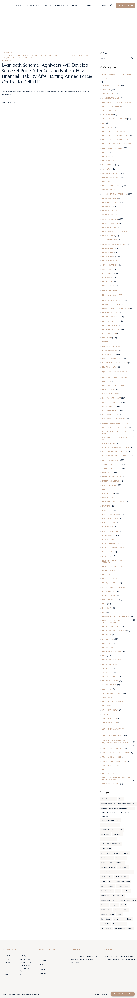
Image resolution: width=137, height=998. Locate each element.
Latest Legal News (70, 55)
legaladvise (106, 910)
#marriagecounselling (110, 820)
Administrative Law (110, 85)
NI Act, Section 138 (110, 583)
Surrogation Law (110, 710)
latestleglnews (107, 886)
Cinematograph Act (110, 173)
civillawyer (123, 867)
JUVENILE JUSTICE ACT (111, 464)
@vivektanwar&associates (112, 830)
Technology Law (109, 718)
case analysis (108, 165)
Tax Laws (106, 714)
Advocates (117, 834)
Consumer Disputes (7, 961)
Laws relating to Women (113, 502)
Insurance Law (108, 443)
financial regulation (111, 346)
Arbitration (107, 115)
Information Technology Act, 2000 (115, 432)
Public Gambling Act (111, 626)
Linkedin (43, 969)
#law (121, 799)
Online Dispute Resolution (114, 587)
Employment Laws (26, 55)
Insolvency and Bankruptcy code (114, 438)
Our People (46, 5)
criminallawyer (121, 877)
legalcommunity (121, 910)
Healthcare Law (109, 367)
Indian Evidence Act (111, 410)
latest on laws (123, 886)
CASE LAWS (107, 169)
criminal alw (107, 248)
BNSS (104, 152)
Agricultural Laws (110, 98)
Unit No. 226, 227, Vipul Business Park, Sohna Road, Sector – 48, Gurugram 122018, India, (83, 959)
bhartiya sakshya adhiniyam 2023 (116, 144)
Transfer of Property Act (114, 761)
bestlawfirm (121, 858)
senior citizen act (110, 676)
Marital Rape (108, 527)
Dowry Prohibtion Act (112, 304)
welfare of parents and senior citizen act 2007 (116, 778)
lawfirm (127, 891)
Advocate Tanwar (20, 994)
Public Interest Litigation (114, 631)
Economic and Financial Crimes (116, 308)
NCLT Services (9, 975)
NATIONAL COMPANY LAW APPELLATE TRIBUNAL (117, 561)
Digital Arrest (108, 286)
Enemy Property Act (111, 317)
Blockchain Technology (113, 148)
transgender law (110, 765)
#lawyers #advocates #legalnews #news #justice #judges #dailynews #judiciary (115, 808)
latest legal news (123, 881)
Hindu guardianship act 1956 (114, 377)
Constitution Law (9, 55)
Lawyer (104, 905)
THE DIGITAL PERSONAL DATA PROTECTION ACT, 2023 (113, 729)
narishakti (105, 924)
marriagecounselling (122, 919)
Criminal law (108, 252)
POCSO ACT (106, 608)
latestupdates (107, 891)
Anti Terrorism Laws (111, 106)
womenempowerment (124, 928)
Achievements (60, 5)
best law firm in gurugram (112, 862)
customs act (108, 269)
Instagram (43, 960)
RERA (104, 656)
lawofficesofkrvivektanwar (112, 895)
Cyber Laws (107, 273)
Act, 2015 (106, 78)
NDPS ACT (106, 574)
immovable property (111, 398)
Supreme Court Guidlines (113, 702)
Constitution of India (110, 872)
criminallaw (127, 872)
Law (104, 489)
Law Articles (108, 493)
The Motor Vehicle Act (112, 735)
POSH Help (24, 975)
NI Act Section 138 (110, 579)
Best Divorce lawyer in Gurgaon (114, 853)
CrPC (103, 881)
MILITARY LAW (107, 552)
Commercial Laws (110, 198)
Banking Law (107, 127)
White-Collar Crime (111, 784)
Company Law (108, 206)
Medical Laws (108, 539)
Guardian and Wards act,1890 (115, 363)
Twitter (42, 965)
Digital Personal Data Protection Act (112, 295)
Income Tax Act (109, 406)
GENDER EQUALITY (109, 350)
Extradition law (109, 333)
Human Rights (55, 55)
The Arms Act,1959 (110, 722)
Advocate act (108, 94)
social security (109, 685)
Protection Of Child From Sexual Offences (113, 621)
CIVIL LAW (106, 181)
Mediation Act (108, 535)
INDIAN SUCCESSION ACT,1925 (114, 419)
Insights (87, 5)
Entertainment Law (110, 321)
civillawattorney (108, 867)
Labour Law (107, 472)
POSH (104, 612)
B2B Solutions (9, 956)
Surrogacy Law (109, 706)
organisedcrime (109, 595)
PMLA (104, 604)
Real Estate (107, 643)
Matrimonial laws (110, 531)
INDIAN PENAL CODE (110, 415)
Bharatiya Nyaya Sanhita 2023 (115, 135)
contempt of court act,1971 (114, 231)
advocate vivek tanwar (110, 844)
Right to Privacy (109, 664)
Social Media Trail (110, 681)
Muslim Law (107, 556)
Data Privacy (108, 277)
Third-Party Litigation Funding (116, 753)
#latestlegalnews (108, 799)
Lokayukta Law (108, 523)
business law (108, 156)
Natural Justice (109, 570)
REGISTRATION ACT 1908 (111, 651)
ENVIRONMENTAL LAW (110, 329)
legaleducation (107, 914)
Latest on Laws (109, 485)
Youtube (43, 974)
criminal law (106, 877)
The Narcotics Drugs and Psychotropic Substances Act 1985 (115, 742)
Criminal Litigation (110, 261)
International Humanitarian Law (116, 456)
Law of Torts (108, 498)
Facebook (43, 956)
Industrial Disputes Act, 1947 (115, 423)
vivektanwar (106, 928)
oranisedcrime (108, 591)
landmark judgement (111, 477)
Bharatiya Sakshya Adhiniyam (115, 140)
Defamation (107, 282)
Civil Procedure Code (112, 186)
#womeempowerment (110, 825)
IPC (110, 881)
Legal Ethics (108, 510)
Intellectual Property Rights (115, 447)
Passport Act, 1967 (110, 600)
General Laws (41, 55)
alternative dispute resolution (116, 102)
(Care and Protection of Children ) (118, 74)
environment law (110, 325)
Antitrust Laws (109, 110)
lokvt (120, 914)
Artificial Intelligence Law (114, 119)
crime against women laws (114, 244)
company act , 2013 (110, 202)
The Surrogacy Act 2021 (112, 748)
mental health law (110, 543)
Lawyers (11, 58)
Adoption (106, 90)
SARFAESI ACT (108, 668)
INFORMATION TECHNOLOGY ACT (115, 427)
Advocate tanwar (108, 839)
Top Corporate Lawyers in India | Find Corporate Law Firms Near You (26, 965)
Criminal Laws (108, 257)
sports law (107, 697)
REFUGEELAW (107, 647)
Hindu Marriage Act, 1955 (113, 385)
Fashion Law (107, 342)
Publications (108, 639)
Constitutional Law (111, 223)
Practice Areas (31, 5)
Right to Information (111, 660)
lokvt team (105, 919)
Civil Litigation (24, 956)
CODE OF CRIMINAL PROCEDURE (115, 194)
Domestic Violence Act (112, 300)
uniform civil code (110, 774)
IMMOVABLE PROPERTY (111, 402)
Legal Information (24, 58)
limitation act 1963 (110, 518)
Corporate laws (109, 240)
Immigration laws (110, 394)
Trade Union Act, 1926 (111, 757)
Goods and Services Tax (113, 358)
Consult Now (100, 5)
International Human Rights (114, 452)
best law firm (106, 858)
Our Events (75, 5)
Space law (106, 689)
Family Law (107, 338)
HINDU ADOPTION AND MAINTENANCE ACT (116, 372)
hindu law (106, 381)
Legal (123, 905)
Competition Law (109, 211)
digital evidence (109, 290)
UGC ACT (105, 769)
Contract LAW (108, 236)
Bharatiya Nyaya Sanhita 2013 (115, 131)
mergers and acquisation (113, 548)
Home (18, 5)
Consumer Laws (109, 227)
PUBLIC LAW (107, 635)
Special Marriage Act (111, 693)
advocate (105, 834)
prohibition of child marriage (115, 616)
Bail (104, 123)
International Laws (111, 460)
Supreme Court (119, 924)
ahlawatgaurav (9, 60)
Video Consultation (101, 994)
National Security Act (112, 566)
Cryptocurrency (109, 265)
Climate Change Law (111, 190)
